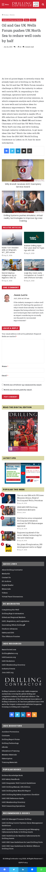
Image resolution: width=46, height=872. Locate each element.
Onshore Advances (10, 629)
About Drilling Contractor (12, 570)
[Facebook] (6, 150)
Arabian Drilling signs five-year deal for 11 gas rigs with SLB (34, 248)
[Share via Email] (23, 150)
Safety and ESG (8, 632)
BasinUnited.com (9, 649)
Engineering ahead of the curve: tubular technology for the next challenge (29, 535)
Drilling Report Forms (11, 739)
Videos (33, 20)
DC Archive (6, 581)
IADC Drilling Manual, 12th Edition (16, 787)
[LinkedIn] (18, 150)
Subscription (7, 758)
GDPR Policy (23, 862)
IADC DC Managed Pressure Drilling (16, 819)
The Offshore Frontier (11, 636)
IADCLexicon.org (9, 657)
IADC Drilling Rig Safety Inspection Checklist (20, 794)
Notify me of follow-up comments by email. (23, 385)
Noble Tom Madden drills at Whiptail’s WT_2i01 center (10, 250)
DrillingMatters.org (10, 653)
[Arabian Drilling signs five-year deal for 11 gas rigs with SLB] (34, 237)
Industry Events (8, 669)
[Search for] (43, 5)
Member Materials (9, 755)
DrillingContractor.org (13, 858)
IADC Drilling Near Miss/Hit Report (16, 791)
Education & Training (10, 751)
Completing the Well (10, 610)
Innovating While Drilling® (13, 625)
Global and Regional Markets (13, 20)
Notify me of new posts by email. (18, 390)
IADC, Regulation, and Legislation (15, 621)
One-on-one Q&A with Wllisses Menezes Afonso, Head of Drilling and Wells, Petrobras (30, 498)
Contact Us (6, 577)
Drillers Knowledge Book (12, 775)
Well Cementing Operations (13, 806)
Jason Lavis (20, 294)
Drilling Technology (10, 743)
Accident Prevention (10, 732)
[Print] (29, 150)
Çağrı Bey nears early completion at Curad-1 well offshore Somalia (34, 275)
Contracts (6, 735)
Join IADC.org (7, 672)
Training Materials (9, 762)
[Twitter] (12, 150)
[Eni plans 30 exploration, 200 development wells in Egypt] (8, 547)
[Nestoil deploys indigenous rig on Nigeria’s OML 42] (12, 265)
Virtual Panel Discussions (12, 596)
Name (5, 366)
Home (6, 15)
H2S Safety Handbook (11, 779)
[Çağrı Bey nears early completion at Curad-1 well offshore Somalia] (34, 265)
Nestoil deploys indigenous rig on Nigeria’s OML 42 (9, 275)
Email (5, 375)
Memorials (6, 589)
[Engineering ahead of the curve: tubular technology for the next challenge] (8, 536)
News (12, 15)
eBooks (5, 747)
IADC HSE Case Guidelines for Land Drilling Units (22, 842)
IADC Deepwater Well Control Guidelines (19, 783)
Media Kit (6, 573)
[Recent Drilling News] (23, 451)
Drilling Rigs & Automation (13, 613)
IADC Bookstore (8, 661)
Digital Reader (7, 585)
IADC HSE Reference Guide (13, 798)
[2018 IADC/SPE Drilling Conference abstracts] (8, 510)
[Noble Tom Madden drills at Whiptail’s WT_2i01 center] (12, 238)
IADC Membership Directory (13, 665)
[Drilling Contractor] (25, 4)
